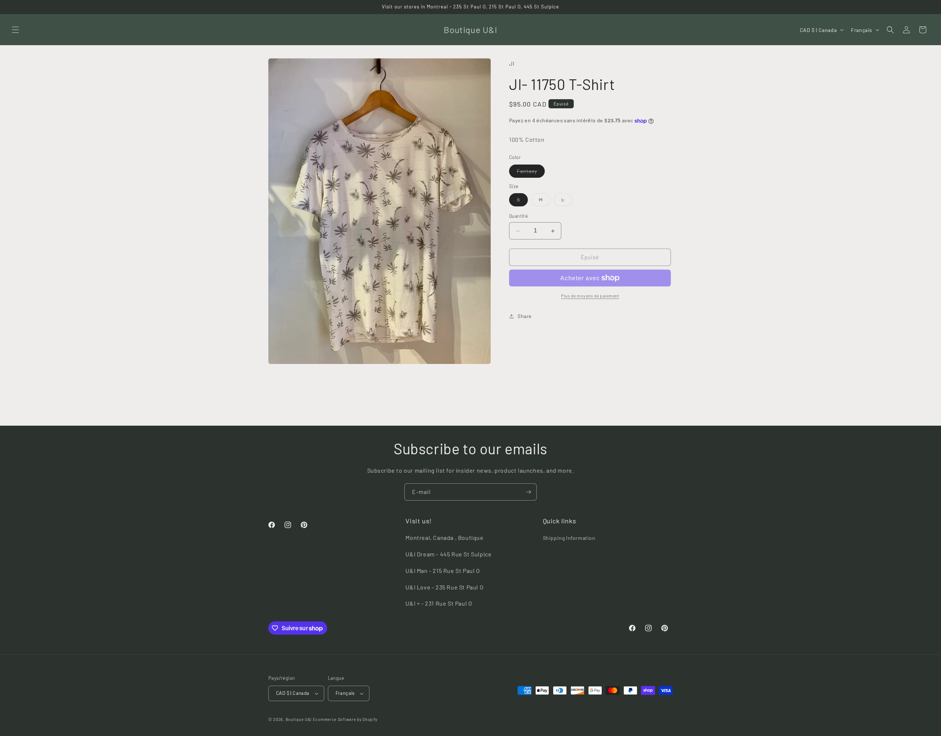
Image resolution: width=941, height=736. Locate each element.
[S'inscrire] (528, 492)
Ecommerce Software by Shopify (345, 719)
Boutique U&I (299, 719)
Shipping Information (569, 538)
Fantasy (531, 172)
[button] (15, 30)
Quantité (518, 216)
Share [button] (525, 316)
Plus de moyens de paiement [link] (590, 295)
